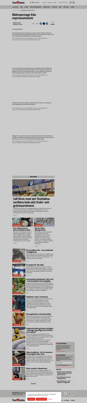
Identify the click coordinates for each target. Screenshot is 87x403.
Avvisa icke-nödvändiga (41, 399)
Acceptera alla (31, 399)
